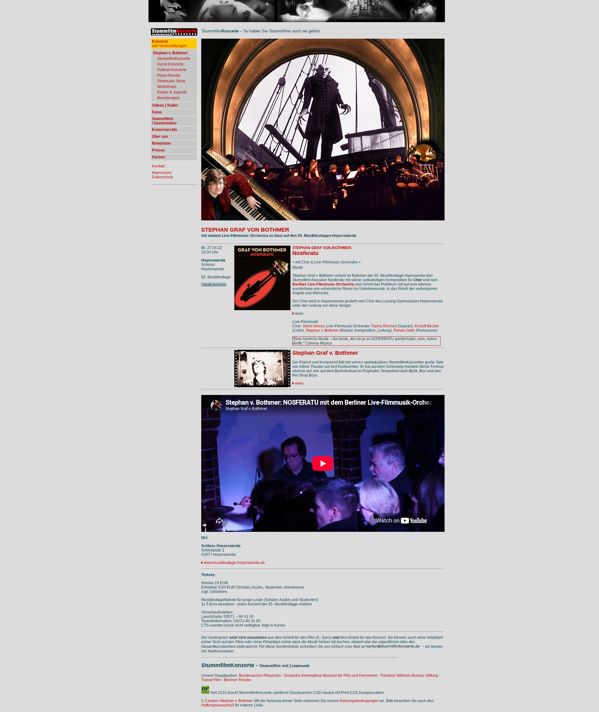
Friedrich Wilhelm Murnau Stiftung (409, 675)
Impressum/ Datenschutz (162, 175)
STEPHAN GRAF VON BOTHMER (245, 230)
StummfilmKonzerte (173, 58)
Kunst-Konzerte (170, 64)
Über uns (160, 136)
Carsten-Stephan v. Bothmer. (229, 701)
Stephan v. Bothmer (322, 330)
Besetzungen (168, 98)
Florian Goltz (404, 330)
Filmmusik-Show (171, 81)
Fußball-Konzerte (172, 70)
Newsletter (161, 143)
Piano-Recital (168, 75)
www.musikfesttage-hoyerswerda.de (234, 562)
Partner (158, 157)
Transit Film (211, 680)
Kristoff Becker (427, 326)
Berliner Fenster (237, 680)
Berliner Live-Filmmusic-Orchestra (323, 284)
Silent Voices (313, 326)
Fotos (157, 112)
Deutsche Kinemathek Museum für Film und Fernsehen (330, 675)
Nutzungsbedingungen (359, 701)
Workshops (166, 86)
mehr (299, 313)
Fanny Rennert (384, 326)
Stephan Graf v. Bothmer (325, 353)
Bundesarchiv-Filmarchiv (260, 675)
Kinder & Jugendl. (172, 92)
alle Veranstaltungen (169, 43)
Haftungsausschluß (217, 705)
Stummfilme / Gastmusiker (164, 121)
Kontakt (158, 166)
